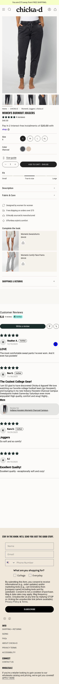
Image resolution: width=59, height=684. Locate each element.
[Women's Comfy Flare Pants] (10, 262)
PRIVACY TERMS (9, 648)
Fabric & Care (9, 195)
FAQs (4, 638)
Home (4, 109)
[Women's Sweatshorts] (10, 241)
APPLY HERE (8, 678)
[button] (9, 117)
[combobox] (10, 562)
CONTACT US (7, 662)
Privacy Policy (12, 602)
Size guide (11, 157)
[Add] (23, 243)
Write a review (23, 326)
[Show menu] (3, 9)
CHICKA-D (14, 109)
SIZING (5, 634)
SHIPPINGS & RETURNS (12, 281)
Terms (25, 602)
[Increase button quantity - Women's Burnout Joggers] (15, 164)
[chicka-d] (29, 9)
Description (7, 188)
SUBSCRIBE (29, 609)
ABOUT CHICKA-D (9, 643)
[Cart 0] (55, 9)
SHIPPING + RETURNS (11, 629)
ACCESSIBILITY (8, 652)
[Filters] (49, 326)
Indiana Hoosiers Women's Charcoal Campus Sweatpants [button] (29, 410)
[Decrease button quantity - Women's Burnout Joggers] (5, 164)
